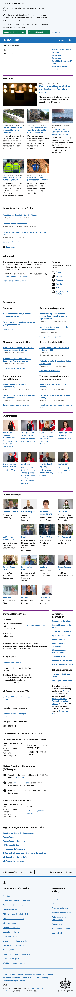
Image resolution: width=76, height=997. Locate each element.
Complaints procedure (61, 631)
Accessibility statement (34, 975)
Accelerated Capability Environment (18, 833)
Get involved (57, 933)
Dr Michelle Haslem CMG (8, 538)
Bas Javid (43, 567)
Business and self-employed (14, 905)
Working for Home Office (62, 681)
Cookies (20, 975)
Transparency (57, 924)
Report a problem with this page (61, 872)
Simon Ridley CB (28, 512)
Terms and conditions (11, 978)
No (32, 872)
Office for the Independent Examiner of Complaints (24, 853)
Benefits (6, 896)
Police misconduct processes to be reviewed (37, 178)
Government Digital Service (14, 981)
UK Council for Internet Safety (15, 857)
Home (5, 46)
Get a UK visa (56, 55)
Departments (57, 899)
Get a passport (57, 58)
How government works (61, 928)
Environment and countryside (15, 941)
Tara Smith (62, 512)
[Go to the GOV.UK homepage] (11, 40)
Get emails (10, 247)
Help (5, 975)
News (54, 903)
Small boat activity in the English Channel (20, 215)
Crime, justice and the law (13, 918)
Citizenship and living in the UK (15, 914)
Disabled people (9, 923)
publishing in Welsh (59, 698)
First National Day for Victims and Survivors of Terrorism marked (54, 89)
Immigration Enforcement (14, 849)
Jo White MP (63, 464)
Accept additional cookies (14, 32)
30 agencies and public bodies (15, 276)
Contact (49, 975)
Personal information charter (15, 224)
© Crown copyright (65, 991)
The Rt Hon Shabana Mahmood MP (9, 435)
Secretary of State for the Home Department (10, 443)
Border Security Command (14, 841)
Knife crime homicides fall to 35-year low (12, 178)
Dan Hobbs (26, 537)
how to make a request (20, 777)
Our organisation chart (61, 621)
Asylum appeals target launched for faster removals (12, 130)
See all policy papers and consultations (16, 405)
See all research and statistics (49, 371)
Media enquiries (58, 639)
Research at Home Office (62, 660)
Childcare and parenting (13, 909)
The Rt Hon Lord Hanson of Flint (9, 465)
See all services (8, 329)
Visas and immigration (12, 959)
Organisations (14, 46)
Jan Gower (7, 597)
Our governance (58, 656)
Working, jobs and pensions (14, 963)
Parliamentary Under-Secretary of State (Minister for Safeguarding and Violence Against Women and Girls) (28, 475)
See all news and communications (14, 368)
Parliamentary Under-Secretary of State (46, 472)
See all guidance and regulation (50, 337)
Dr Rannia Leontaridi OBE (45, 513)
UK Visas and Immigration (13, 861)
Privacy (12, 975)
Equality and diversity (61, 635)
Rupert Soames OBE (64, 568)
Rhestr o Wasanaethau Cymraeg (35, 978)
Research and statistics (61, 912)
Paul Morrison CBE (27, 568)
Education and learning (12, 932)
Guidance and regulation (61, 908)
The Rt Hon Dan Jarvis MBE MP (27, 434)
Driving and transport (11, 927)
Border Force (8, 837)
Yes (23, 872)
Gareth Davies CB (10, 512)
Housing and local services (13, 945)
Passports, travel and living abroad (17, 954)
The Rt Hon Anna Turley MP (65, 434)
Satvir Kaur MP (27, 464)
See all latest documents (11, 242)
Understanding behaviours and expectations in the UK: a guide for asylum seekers (53, 316)
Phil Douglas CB (64, 537)
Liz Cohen (25, 597)
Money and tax (9, 950)
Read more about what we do (15, 281)
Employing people (10, 936)
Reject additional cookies (39, 32)
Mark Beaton (44, 597)
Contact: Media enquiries (13, 663)
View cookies (57, 32)
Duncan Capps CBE (9, 568)
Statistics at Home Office (62, 664)
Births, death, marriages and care (16, 901)
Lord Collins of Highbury (45, 465)
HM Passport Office (11, 845)
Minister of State (64, 439)
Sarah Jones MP (46, 433)
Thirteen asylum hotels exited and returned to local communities (37, 130)
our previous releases (22, 783)
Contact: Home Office (36, 625)
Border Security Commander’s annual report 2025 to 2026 (61, 131)
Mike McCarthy (45, 537)
